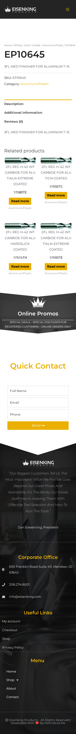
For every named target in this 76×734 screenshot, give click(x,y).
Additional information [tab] (23, 113)
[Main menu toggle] (67, 9)
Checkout (9, 630)
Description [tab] (13, 104)
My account (11, 621)
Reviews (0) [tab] (13, 122)
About (11, 688)
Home (8, 45)
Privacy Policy (13, 647)
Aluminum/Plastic (53, 45)
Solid (27, 45)
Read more (20, 201)
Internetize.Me (54, 723)
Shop (6, 639)
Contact (12, 697)
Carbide (36, 45)
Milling (18, 45)
